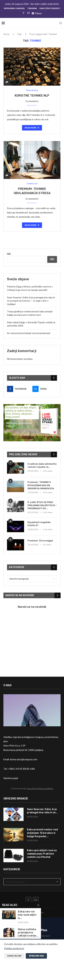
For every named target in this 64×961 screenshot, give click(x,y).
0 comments (32, 101)
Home (6, 34)
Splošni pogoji (10, 778)
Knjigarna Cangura (14, 8)
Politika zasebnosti (14, 948)
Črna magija (46, 540)
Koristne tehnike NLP (32, 95)
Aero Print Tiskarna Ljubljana (40, 788)
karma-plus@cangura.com (23, 759)
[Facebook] (23, 13)
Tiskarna (32, 8)
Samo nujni (14, 956)
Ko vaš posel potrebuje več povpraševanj (28, 333)
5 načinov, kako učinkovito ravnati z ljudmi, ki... (41, 465)
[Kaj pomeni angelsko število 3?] (15, 526)
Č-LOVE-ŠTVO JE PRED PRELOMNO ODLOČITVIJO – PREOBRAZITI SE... (42, 505)
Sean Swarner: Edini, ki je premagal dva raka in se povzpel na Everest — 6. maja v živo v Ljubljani (31, 300)
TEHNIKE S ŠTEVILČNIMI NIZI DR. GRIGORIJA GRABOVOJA (40, 485)
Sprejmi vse (36, 956)
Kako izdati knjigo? (50, 8)
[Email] (28, 13)
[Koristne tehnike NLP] (32, 66)
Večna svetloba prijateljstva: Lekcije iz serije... (28, 932)
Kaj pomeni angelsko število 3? (39, 524)
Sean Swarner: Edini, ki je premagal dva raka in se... (42, 811)
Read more (31, 128)
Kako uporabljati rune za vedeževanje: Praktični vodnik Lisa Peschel (42, 853)
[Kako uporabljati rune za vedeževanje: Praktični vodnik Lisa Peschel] (13, 855)
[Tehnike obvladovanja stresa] (32, 160)
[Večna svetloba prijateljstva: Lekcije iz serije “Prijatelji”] (9, 932)
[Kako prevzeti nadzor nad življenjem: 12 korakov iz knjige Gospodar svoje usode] (13, 834)
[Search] (60, 23)
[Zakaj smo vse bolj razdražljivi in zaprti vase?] (9, 914)
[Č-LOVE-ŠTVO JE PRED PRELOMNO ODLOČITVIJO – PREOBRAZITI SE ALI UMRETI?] (15, 506)
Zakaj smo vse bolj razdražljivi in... (27, 915)
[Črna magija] (15, 545)
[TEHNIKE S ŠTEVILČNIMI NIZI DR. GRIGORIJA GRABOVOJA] (15, 486)
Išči (9, 253)
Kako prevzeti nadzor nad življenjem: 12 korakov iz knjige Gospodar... (42, 833)
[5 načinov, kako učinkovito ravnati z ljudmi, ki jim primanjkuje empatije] (15, 468)
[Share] (7, 82)
